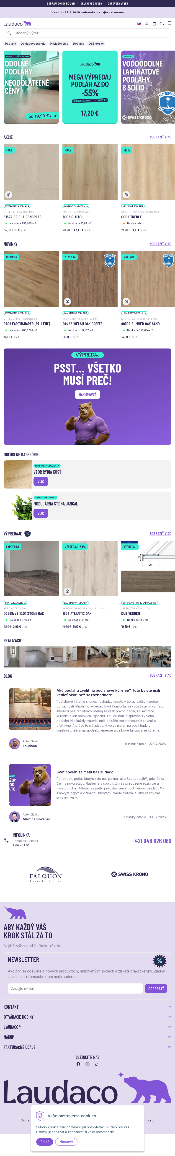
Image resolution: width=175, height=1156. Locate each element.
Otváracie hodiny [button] (19, 1017)
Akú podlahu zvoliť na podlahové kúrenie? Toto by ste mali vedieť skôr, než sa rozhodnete (108, 692)
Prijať (45, 1142)
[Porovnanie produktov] (162, 24)
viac (41, 481)
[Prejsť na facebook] (78, 1064)
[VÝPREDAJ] (31, 568)
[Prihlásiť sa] (146, 24)
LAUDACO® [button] (12, 1027)
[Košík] (154, 24)
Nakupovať (87, 394)
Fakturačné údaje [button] (20, 1047)
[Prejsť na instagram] (87, 1064)
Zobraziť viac (160, 137)
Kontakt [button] (11, 1007)
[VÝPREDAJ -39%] (90, 568)
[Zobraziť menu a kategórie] (169, 22)
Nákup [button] (9, 1037)
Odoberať (156, 988)
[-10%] (31, 172)
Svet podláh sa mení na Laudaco (85, 772)
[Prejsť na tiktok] (96, 1064)
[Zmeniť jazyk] (139, 23)
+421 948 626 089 (151, 841)
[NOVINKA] (31, 279)
